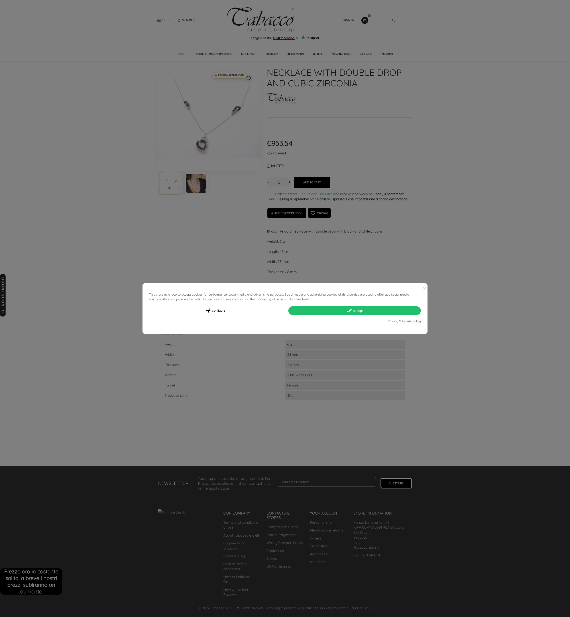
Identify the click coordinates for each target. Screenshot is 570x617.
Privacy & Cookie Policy (404, 321)
